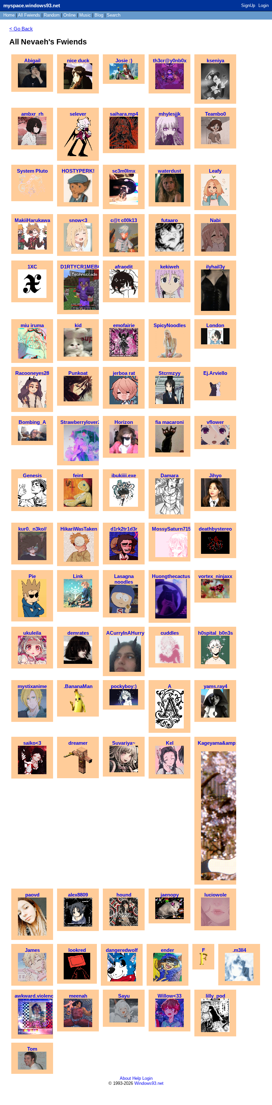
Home (9, 15)
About (125, 1078)
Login (263, 5)
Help (136, 1078)
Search (113, 15)
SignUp (248, 5)
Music (85, 15)
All (29, 15)
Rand (52, 15)
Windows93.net (149, 1083)
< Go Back (21, 28)
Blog (99, 15)
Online (69, 15)
